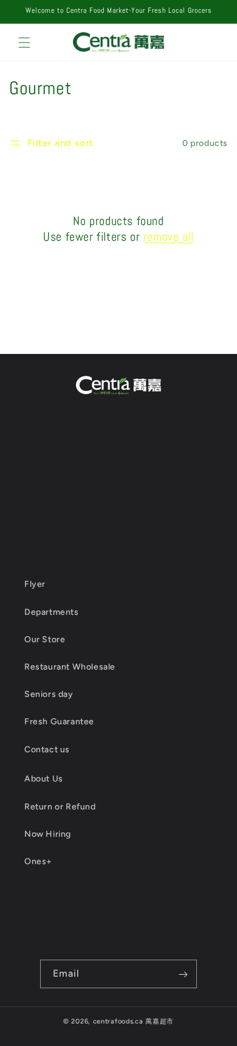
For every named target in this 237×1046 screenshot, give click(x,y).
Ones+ (38, 861)
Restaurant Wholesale (69, 667)
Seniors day (49, 694)
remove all (168, 236)
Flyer (35, 584)
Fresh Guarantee (59, 721)
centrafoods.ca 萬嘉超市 (133, 1021)
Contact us (47, 749)
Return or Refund (60, 807)
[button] (24, 42)
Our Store (44, 639)
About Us (43, 779)
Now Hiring (47, 834)
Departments (51, 612)
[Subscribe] (183, 974)
